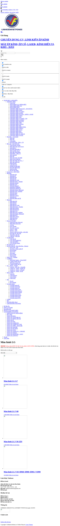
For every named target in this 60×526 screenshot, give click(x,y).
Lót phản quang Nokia (15, 295)
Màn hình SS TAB (14, 205)
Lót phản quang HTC (15, 298)
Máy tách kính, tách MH (16, 157)
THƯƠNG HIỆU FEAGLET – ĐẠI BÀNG (21, 108)
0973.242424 (17, 499)
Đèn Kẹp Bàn (13, 169)
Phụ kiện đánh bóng (15, 167)
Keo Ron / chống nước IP (16, 249)
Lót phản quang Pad (15, 286)
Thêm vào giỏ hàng (13, 384)
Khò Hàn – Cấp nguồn (12, 136)
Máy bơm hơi (13, 155)
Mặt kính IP (13, 176)
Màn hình (9, 199)
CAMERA (9, 258)
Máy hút (12, 156)
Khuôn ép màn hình (15, 166)
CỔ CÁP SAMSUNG (15, 240)
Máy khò (12, 138)
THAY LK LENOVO (12, 335)
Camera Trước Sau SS (15, 264)
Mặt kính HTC (13, 194)
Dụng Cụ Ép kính (11, 221)
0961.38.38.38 (12, 496)
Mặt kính (9, 173)
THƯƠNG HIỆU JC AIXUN (17, 134)
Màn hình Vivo (14, 211)
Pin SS (11, 281)
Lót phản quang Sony (15, 296)
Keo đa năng (13, 250)
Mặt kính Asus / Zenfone (16, 191)
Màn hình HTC (14, 215)
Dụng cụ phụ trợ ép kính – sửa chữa (19, 232)
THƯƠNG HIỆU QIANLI (17, 124)
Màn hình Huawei (14, 209)
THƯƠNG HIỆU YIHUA (16, 128)
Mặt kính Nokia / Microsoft (17, 190)
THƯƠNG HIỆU (11, 101)
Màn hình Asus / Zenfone (16, 212)
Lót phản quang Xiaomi (16, 292)
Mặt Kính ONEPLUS (15, 188)
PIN (8, 279)
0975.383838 (18, 500)
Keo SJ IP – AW (14, 247)
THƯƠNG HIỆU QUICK (16, 135)
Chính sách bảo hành (6, 517)
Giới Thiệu (6, 338)
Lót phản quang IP (14, 285)
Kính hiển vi (13, 148)
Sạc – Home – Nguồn (12, 265)
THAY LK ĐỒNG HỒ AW (14, 318)
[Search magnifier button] (2, 55)
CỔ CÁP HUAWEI (15, 243)
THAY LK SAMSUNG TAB (14, 324)
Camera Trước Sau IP (15, 261)
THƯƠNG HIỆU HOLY (16, 132)
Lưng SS (12, 274)
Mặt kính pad (13, 177)
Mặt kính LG (13, 197)
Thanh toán (3, 520)
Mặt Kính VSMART (15, 187)
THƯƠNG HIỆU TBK (16, 122)
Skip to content (4, 1)
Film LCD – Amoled (12, 257)
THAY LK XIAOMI (12, 327)
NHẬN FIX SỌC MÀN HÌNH (15, 313)
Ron (8, 300)
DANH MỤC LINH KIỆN (10, 100)
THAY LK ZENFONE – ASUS (15, 334)
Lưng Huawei (13, 275)
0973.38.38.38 (12, 497)
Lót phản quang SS (15, 288)
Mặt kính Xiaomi (14, 183)
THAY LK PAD (11, 321)
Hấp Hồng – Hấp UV (15, 153)
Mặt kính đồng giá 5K (15, 198)
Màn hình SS (13, 204)
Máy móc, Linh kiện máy (13, 143)
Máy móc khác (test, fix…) (16, 160)
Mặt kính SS (13, 178)
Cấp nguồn (12, 141)
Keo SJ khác (13, 254)
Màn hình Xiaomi (14, 208)
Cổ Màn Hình (10, 237)
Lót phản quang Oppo (15, 289)
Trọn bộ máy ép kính (15, 145)
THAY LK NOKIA (12, 332)
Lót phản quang (11, 284)
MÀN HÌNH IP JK (15, 107)
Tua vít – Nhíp (13, 229)
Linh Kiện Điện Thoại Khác (14, 303)
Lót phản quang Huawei (16, 291)
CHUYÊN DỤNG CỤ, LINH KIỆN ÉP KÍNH (25, 39)
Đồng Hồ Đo (13, 163)
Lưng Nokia (13, 277)
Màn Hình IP (13, 202)
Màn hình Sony (14, 218)
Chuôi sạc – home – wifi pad (17, 270)
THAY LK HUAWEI (12, 328)
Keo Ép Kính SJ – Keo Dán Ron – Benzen (17, 246)
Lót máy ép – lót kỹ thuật (13, 171)
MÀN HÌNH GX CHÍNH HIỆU (18, 104)
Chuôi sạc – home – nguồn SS (17, 268)
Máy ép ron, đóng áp (15, 159)
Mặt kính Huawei (14, 185)
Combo (9, 299)
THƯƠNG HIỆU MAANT (17, 121)
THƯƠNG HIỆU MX (15, 125)
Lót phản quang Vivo (15, 293)
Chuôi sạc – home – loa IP (16, 271)
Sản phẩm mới (7, 309)
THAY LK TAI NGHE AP (13, 317)
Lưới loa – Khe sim (15, 236)
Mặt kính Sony (13, 192)
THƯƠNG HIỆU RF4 (15, 131)
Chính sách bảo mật (5, 519)
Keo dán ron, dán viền (15, 233)
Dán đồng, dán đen (14, 235)
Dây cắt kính (13, 226)
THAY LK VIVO (11, 330)
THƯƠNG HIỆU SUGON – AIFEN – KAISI (21, 114)
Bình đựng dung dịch (15, 223)
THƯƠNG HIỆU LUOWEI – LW (18, 118)
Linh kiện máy (13, 164)
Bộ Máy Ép (7, 306)
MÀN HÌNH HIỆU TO (16, 106)
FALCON (12, 103)
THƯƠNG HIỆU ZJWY (16, 115)
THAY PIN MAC (11, 316)
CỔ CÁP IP (13, 239)
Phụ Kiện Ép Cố (11, 244)
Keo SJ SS (12, 251)
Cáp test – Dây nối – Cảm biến (17, 267)
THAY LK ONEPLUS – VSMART (16, 331)
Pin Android (13, 282)
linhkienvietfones (11, 490)
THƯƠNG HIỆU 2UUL (16, 129)
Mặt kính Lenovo (14, 195)
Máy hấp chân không (15, 152)
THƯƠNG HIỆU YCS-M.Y (17, 111)
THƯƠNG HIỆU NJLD (16, 110)
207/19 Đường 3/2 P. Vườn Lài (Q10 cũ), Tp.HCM (13, 482)
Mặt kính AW (13, 174)
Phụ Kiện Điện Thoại (12, 302)
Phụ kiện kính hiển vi (15, 149)
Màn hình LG (13, 219)
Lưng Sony (13, 278)
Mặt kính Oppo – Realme (16, 181)
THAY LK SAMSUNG (13, 323)
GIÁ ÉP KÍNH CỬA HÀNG (11, 311)
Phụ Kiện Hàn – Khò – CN (17, 142)
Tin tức (5, 337)
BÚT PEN (9, 314)
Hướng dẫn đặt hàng (6, 522)
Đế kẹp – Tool (13, 230)
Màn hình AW (13, 201)
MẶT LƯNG (10, 272)
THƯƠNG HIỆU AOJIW (16, 113)
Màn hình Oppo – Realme (16, 207)
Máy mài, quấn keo (15, 162)
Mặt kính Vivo (13, 184)
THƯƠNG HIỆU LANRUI (17, 120)
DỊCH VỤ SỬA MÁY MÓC (11, 310)
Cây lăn (12, 225)
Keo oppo (12, 253)
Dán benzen (13, 256)
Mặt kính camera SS (15, 263)
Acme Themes (29, 524)
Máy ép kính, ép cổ (15, 150)
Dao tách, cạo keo (14, 228)
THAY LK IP (10, 320)
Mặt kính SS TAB (14, 180)
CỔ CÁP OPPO (14, 242)
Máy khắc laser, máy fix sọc (17, 146)
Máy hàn (12, 139)
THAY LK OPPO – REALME (14, 325)
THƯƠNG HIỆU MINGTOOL (18, 127)
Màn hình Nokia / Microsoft (17, 214)
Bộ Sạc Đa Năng (14, 170)
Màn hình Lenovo (14, 216)
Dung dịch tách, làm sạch (16, 222)
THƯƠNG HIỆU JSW (15, 117)
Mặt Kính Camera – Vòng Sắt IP (18, 260)
